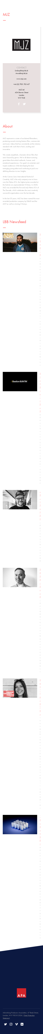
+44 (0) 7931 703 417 (21, 84)
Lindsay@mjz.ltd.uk (21, 70)
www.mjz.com (21, 79)
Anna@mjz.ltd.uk (21, 73)
